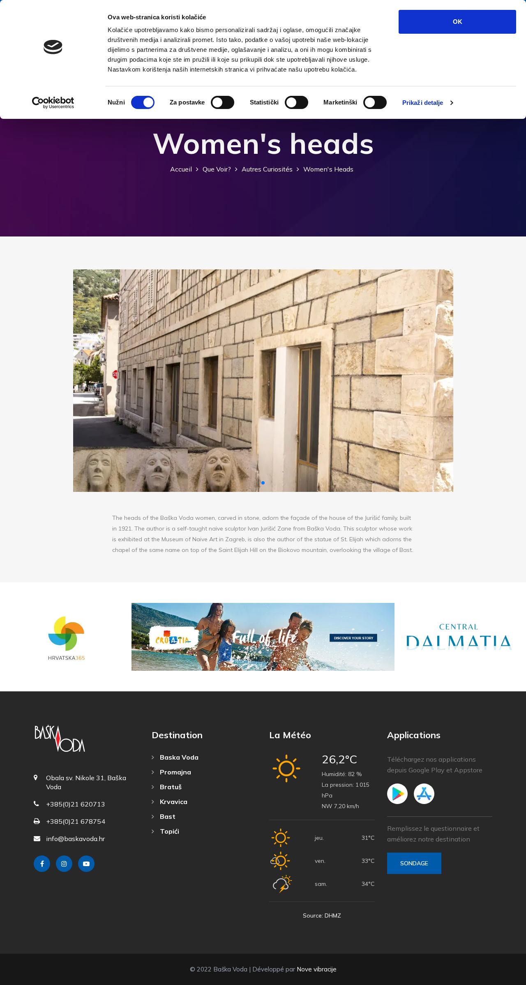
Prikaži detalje (422, 102)
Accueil (181, 169)
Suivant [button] (440, 380)
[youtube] (86, 863)
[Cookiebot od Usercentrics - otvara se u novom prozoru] (53, 103)
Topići (168, 831)
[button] (263, 482)
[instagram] (64, 863)
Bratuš (170, 786)
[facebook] (42, 863)
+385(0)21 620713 (75, 804)
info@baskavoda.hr (75, 838)
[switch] (222, 102)
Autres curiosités (267, 169)
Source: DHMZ (322, 915)
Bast (166, 816)
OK (457, 21)
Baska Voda (178, 757)
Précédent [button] (86, 380)
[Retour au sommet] (501, 977)
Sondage (414, 863)
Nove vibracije (317, 969)
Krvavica (172, 801)
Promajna (174, 772)
